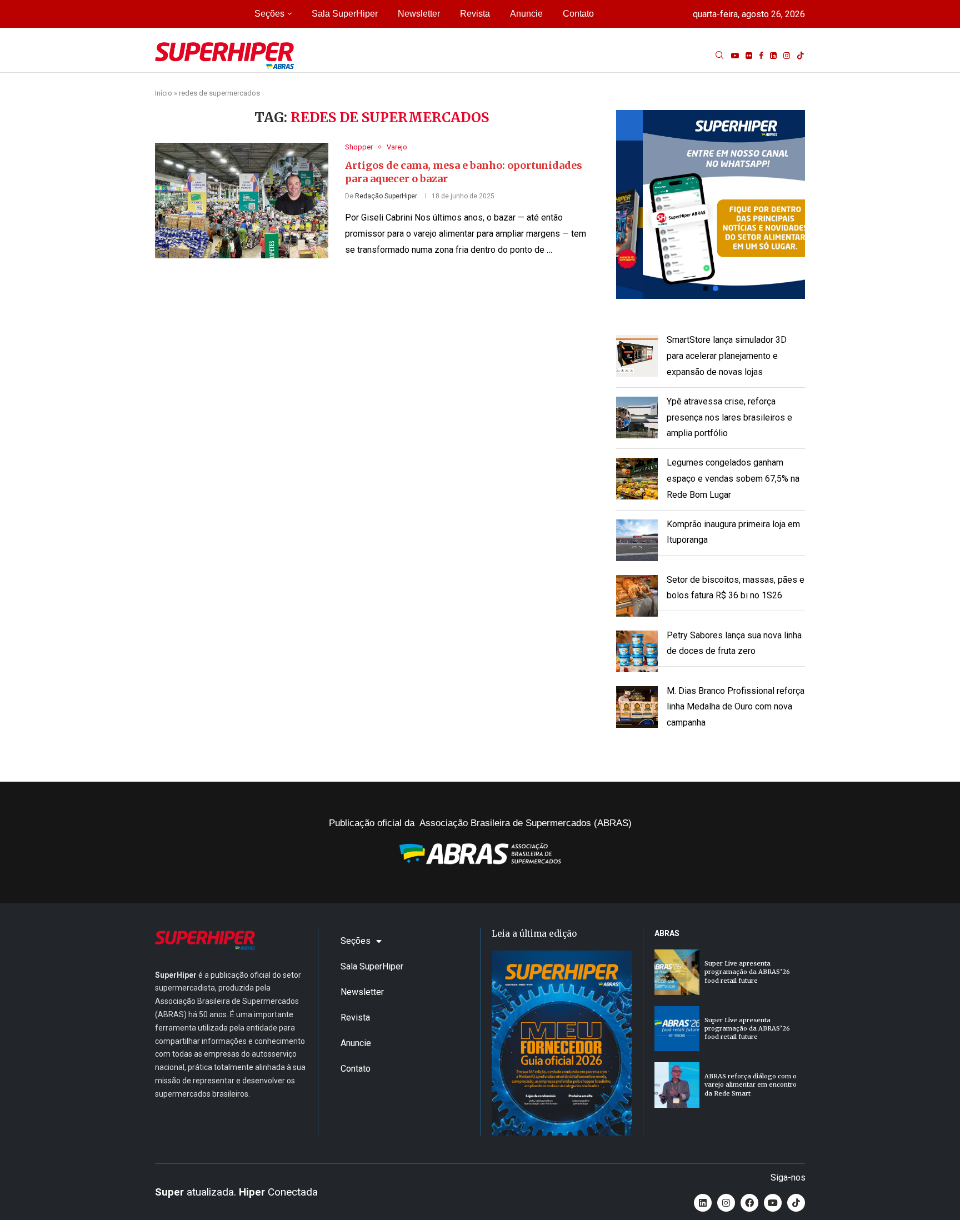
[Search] (719, 55)
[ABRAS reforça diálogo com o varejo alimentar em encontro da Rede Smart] (676, 1084)
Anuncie (526, 13)
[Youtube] (735, 55)
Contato (578, 13)
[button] (710, 204)
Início (163, 93)
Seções (269, 13)
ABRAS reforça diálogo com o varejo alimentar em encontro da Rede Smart (750, 1084)
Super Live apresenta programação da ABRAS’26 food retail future (747, 971)
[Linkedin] (773, 55)
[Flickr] (749, 55)
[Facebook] (761, 55)
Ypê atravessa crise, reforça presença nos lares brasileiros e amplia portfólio (729, 417)
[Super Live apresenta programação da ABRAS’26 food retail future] (676, 971)
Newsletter (419, 13)
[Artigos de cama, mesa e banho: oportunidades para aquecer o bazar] (241, 200)
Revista (475, 13)
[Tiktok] (800, 55)
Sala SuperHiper (345, 13)
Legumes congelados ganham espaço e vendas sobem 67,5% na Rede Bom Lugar (733, 478)
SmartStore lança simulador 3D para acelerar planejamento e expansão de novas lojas (727, 355)
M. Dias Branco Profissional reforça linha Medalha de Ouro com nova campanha (735, 707)
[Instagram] (787, 55)
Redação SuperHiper (386, 196)
